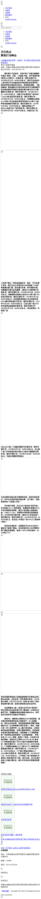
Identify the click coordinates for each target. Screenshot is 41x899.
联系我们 (8, 15)
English (7, 19)
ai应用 (7, 13)
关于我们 (8, 8)
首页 (2, 848)
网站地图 (5, 891)
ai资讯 (7, 10)
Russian (13, 19)
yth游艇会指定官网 (8, 60)
